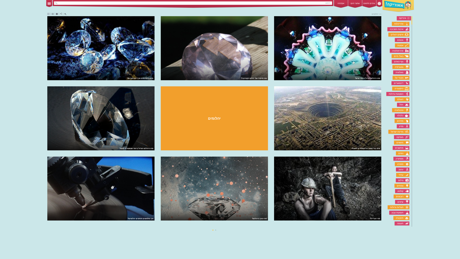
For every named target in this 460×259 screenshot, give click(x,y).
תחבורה (399, 218)
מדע (401, 126)
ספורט (400, 164)
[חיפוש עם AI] (64, 14)
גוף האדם (398, 61)
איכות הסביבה (396, 29)
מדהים (400, 121)
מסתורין (399, 158)
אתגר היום (355, 3)
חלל (401, 104)
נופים (400, 153)
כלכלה (400, 115)
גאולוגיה (399, 72)
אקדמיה (341, 3)
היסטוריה (399, 88)
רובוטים (399, 196)
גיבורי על (399, 78)
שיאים (400, 202)
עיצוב (400, 169)
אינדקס (402, 18)
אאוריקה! (398, 6)
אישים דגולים (397, 34)
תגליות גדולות (396, 207)
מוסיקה (399, 137)
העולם (400, 99)
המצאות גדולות (396, 94)
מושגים (399, 142)
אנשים (400, 40)
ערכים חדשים (369, 3)
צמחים (400, 185)
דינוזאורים (398, 83)
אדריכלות (398, 24)
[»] (379, 122)
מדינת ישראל (397, 131)
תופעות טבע (397, 212)
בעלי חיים (398, 56)
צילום (400, 180)
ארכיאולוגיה (397, 51)
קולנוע (400, 191)
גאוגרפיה (399, 67)
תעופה (400, 223)
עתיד (401, 175)
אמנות (400, 45)
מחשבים (399, 148)
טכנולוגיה (398, 110)
